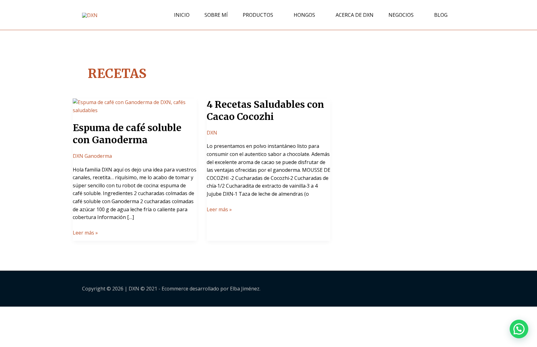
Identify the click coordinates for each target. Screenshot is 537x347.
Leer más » (85, 232)
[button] (519, 329)
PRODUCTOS (258, 14)
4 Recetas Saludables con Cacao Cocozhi (265, 110)
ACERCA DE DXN (355, 14)
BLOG (441, 14)
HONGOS (304, 14)
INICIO (182, 14)
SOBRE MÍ (216, 14)
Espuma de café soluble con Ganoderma (127, 134)
